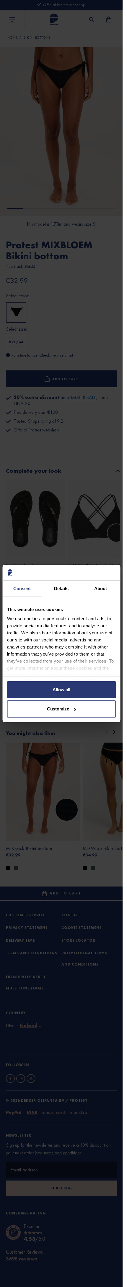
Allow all (61, 689)
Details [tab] (61, 588)
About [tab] (100, 588)
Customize (58, 708)
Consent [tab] (22, 588)
